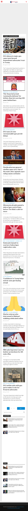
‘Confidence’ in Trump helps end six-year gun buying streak (13, 280)
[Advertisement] (14, 19)
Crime (4, 312)
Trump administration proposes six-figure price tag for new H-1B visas (16, 432)
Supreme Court (18, 241)
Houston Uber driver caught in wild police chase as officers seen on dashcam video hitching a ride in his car (16, 426)
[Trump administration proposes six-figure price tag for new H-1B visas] (5, 432)
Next (21, 408)
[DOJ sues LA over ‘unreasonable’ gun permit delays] (14, 121)
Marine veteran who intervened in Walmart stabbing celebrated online (13, 316)
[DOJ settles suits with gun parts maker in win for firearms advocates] (14, 375)
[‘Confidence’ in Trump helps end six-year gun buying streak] (14, 268)
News (4, 129)
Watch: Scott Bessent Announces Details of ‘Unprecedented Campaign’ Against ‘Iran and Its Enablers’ (16, 491)
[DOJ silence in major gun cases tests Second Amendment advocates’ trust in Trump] (14, 45)
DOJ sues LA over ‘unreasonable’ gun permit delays (12, 134)
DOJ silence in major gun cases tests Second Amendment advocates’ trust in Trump (14, 59)
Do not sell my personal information (15, 507)
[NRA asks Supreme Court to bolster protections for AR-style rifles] (14, 339)
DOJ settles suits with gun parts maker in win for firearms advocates (12, 387)
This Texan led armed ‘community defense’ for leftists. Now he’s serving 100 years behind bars (14, 97)
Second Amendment (7, 54)
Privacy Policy (19, 506)
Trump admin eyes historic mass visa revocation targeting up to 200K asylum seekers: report (16, 485)
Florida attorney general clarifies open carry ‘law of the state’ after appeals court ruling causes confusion (14, 170)
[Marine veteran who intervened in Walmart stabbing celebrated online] (14, 303)
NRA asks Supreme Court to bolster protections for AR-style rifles (13, 352)
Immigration (5, 92)
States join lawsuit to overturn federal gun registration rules (11, 245)
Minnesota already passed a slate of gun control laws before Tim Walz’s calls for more (13, 208)
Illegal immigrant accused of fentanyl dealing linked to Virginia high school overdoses (15, 419)
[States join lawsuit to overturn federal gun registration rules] (14, 232)
